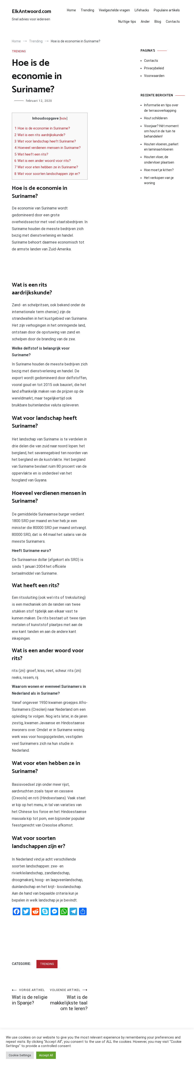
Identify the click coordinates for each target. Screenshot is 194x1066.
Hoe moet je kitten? (159, 170)
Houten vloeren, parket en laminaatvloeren (161, 146)
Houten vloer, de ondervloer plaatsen (159, 159)
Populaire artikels (167, 10)
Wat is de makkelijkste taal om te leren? (69, 999)
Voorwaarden (154, 76)
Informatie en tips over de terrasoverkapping (161, 107)
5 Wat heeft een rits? (31, 154)
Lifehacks (142, 10)
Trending (87, 10)
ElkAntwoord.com (31, 12)
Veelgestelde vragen (114, 10)
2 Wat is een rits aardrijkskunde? (39, 135)
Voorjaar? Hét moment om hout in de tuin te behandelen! (161, 131)
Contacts (173, 21)
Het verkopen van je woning (159, 180)
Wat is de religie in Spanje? (30, 997)
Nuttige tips (127, 21)
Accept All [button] (46, 1055)
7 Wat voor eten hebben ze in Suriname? (46, 167)
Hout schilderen (156, 118)
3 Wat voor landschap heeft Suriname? (45, 141)
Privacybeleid (154, 68)
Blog (157, 21)
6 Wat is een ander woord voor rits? (42, 161)
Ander (145, 21)
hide (63, 118)
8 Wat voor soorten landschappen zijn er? (47, 174)
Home (71, 10)
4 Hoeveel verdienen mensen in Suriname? (47, 148)
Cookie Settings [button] (20, 1055)
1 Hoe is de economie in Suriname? (42, 128)
